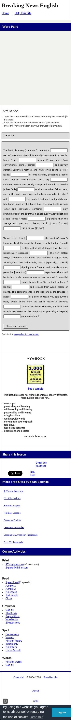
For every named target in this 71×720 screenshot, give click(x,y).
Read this (36, 717)
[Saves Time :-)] (35, 374)
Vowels (10, 637)
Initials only (12, 644)
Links (35, 701)
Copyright (18, 677)
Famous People (12, 505)
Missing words (14, 662)
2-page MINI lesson (17, 568)
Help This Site (23, 13)
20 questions (13, 623)
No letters (11, 647)
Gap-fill (10, 610)
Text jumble (12, 595)
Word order (12, 619)
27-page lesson (14, 564)
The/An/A (11, 613)
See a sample (35, 389)
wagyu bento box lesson (26, 334)
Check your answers (16, 326)
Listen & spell (13, 650)
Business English (12, 520)
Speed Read (12, 582)
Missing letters (14, 641)
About (35, 691)
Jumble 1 (11, 586)
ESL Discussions (12, 498)
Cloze (9, 598)
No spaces (11, 592)
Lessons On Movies (14, 527)
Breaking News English (30, 5)
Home (5, 13)
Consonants (12, 634)
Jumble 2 (11, 589)
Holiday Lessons (12, 513)
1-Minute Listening (13, 491)
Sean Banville (51, 677)
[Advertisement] (35, 68)
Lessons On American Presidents (20, 535)
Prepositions (13, 616)
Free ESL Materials (13, 542)
